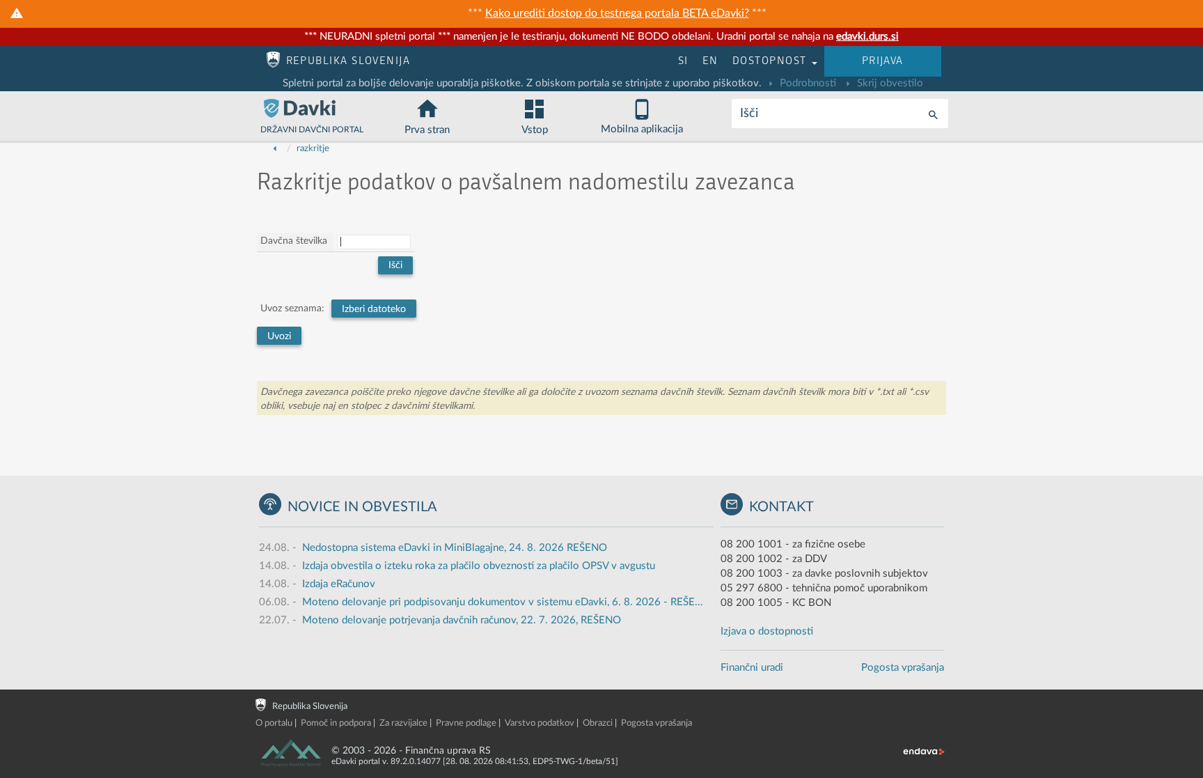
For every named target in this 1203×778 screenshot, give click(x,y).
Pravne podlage (466, 723)
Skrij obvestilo (888, 83)
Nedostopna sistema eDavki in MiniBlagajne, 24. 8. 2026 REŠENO (454, 548)
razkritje (313, 148)
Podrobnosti (806, 83)
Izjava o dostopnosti (767, 631)
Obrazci (598, 723)
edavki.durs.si (867, 36)
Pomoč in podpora (336, 723)
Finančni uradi (752, 667)
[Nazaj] (275, 148)
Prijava (882, 61)
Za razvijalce (403, 723)
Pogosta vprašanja (902, 667)
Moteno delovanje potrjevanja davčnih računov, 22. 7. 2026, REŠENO (461, 620)
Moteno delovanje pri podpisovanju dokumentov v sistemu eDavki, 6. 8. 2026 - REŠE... (502, 602)
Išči (749, 113)
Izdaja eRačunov (338, 584)
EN (710, 61)
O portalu (273, 723)
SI (683, 61)
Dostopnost (771, 61)
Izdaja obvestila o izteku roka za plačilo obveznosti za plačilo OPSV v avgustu (478, 566)
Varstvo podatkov (539, 723)
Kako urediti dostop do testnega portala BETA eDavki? (617, 13)
